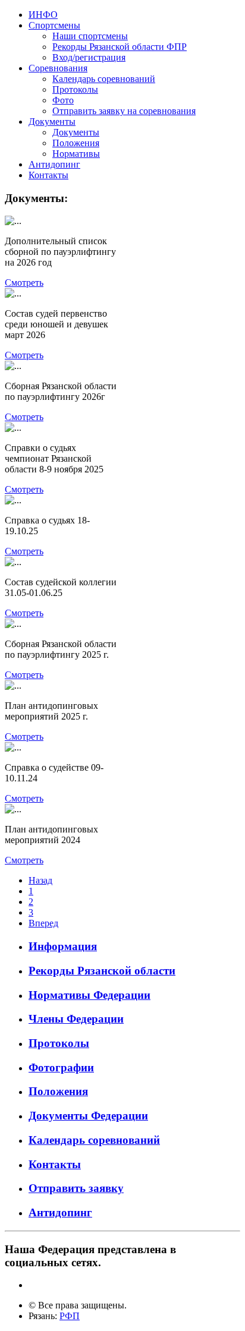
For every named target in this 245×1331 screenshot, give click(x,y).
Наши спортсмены (90, 36)
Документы (52, 121)
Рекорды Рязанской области (102, 970)
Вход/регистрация (88, 57)
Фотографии (61, 1067)
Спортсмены (54, 25)
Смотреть (24, 282)
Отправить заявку (76, 1188)
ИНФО (43, 15)
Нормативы (76, 154)
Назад (40, 880)
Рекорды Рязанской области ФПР (119, 47)
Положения (75, 143)
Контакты (48, 175)
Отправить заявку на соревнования (124, 111)
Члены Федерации (76, 1019)
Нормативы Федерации (89, 995)
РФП (69, 1316)
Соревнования (58, 68)
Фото (63, 100)
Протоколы (75, 89)
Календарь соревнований (103, 79)
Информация (63, 946)
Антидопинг (54, 164)
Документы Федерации (88, 1115)
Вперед (43, 923)
